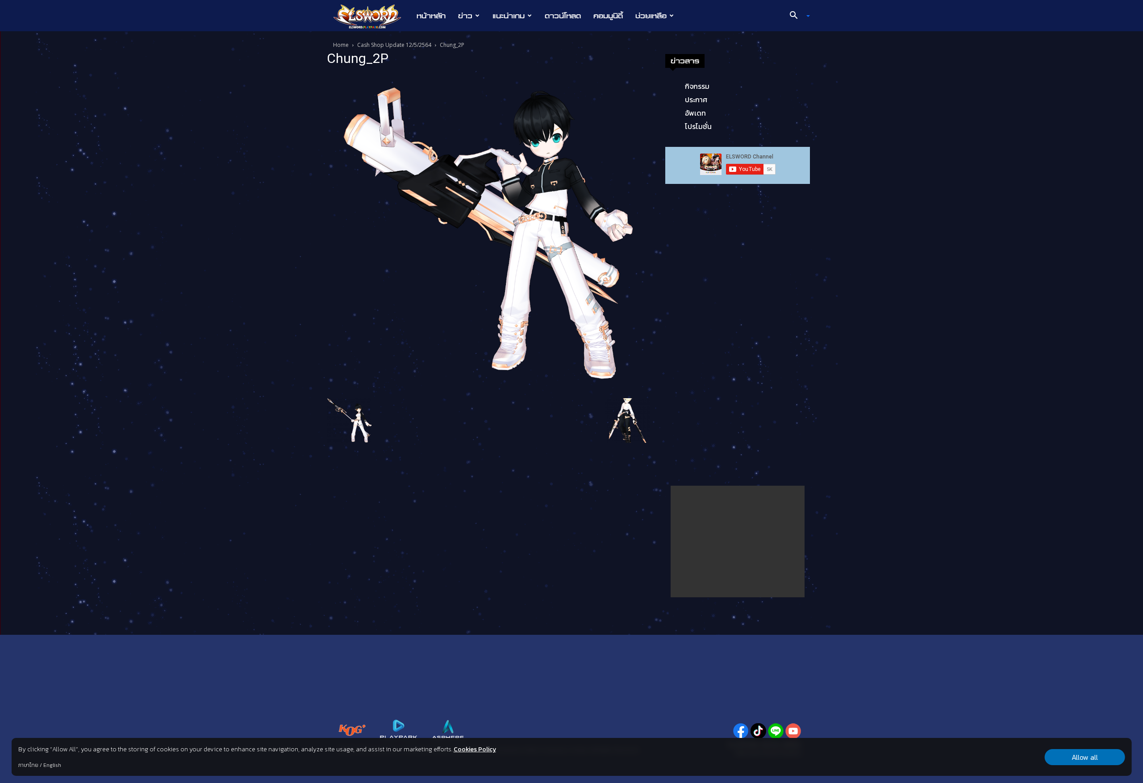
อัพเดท (695, 113)
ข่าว (465, 15)
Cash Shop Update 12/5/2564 (394, 45)
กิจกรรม (697, 86)
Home (341, 45)
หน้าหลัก (431, 15)
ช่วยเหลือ (651, 15)
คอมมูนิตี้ (608, 15)
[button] (796, 16)
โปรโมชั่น (698, 126)
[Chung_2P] (488, 234)
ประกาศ (696, 99)
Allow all (1085, 757)
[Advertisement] (738, 541)
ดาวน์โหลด (563, 15)
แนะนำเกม (508, 15)
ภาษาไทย (28, 765)
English (52, 765)
